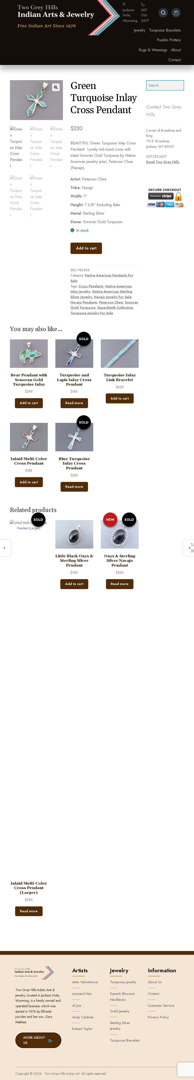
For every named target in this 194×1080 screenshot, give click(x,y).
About (176, 50)
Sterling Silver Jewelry (120, 1025)
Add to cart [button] (29, 403)
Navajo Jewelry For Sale (113, 297)
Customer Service (161, 1005)
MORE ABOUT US (34, 1040)
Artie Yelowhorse (85, 982)
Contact (174, 60)
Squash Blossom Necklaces (122, 996)
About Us (155, 982)
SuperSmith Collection (115, 307)
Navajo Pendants (84, 302)
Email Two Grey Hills (162, 162)
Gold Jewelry (119, 1011)
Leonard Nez (82, 993)
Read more (74, 403)
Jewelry (139, 30)
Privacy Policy (158, 1017)
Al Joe (76, 1005)
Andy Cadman (83, 1017)
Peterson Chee (111, 302)
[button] (56, 87)
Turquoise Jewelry (123, 982)
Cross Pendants (91, 286)
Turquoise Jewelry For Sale (92, 313)
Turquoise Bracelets (165, 30)
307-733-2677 (145, 15)
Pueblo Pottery (169, 40)
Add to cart (86, 248)
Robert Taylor (82, 1028)
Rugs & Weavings (153, 50)
